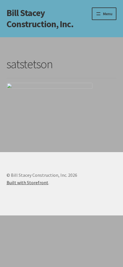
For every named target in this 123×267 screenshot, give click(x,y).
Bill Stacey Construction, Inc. (40, 18)
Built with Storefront (27, 182)
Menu (107, 13)
